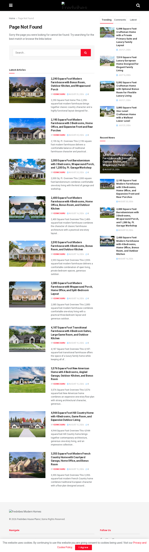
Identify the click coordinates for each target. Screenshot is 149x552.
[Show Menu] (11, 5)
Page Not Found (26, 18)
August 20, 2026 (76, 135)
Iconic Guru (59, 94)
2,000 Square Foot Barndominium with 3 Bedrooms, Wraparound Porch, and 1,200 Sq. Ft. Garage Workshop (72, 164)
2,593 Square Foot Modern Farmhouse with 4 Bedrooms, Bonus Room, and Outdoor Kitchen (72, 246)
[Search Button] (138, 5)
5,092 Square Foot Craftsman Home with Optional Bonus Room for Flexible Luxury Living (127, 89)
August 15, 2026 (76, 343)
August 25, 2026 (76, 94)
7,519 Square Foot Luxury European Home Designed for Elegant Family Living (127, 64)
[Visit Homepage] (74, 5)
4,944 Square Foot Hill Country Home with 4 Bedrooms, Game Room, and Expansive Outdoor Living (72, 416)
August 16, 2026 (76, 213)
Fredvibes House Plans (28, 519)
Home (12, 18)
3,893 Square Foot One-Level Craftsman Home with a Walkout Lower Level (126, 114)
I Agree (83, 547)
